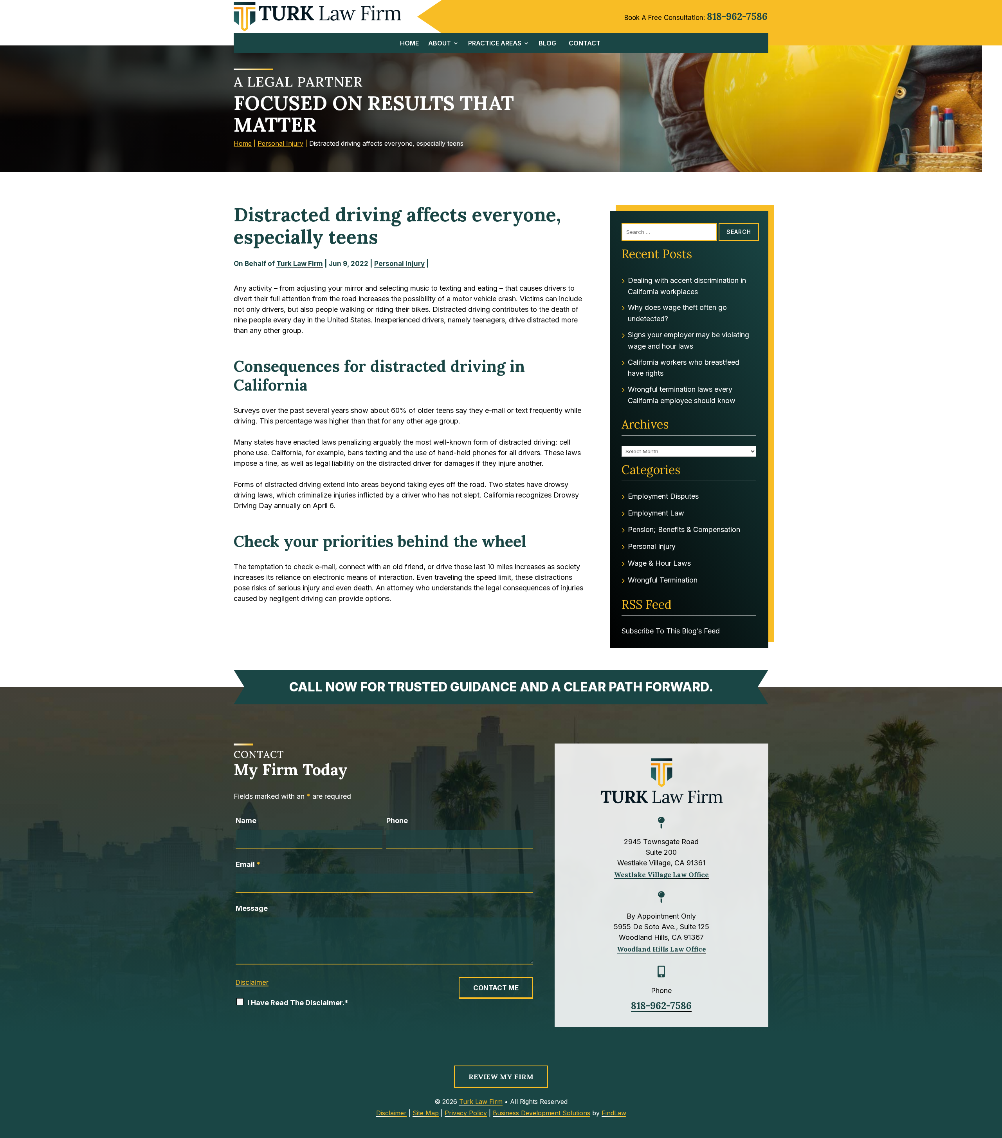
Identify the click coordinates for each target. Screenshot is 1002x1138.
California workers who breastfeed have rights (683, 368)
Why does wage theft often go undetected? (677, 313)
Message (252, 908)
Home (409, 43)
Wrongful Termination (662, 580)
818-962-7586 (737, 16)
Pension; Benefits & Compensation (684, 529)
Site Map (426, 1113)
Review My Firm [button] (501, 1076)
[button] (994, 1130)
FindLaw (614, 1113)
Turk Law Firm (299, 264)
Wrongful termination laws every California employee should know (681, 395)
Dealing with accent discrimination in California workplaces (687, 286)
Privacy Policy (466, 1113)
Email (248, 864)
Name (246, 820)
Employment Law (656, 513)
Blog (547, 43)
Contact (584, 43)
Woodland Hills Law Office (661, 949)
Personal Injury (399, 264)
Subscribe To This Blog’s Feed (671, 631)
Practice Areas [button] (494, 43)
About (439, 43)
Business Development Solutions (541, 1113)
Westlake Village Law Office (661, 874)
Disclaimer (252, 982)
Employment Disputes (663, 496)
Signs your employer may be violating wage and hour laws (688, 340)
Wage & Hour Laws (659, 563)
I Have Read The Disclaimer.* (297, 1003)
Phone (397, 820)
